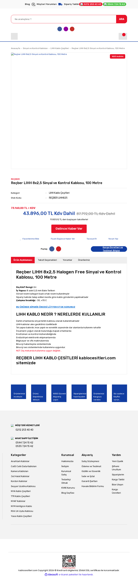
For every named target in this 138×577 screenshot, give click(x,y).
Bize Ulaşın (117, 484)
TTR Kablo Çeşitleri (20, 496)
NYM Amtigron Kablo (21, 506)
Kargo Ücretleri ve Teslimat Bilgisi (113, 249)
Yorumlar (67, 260)
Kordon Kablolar (19, 481)
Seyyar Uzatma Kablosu (23, 486)
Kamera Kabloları (19, 471)
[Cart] (123, 36)
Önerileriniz (84, 260)
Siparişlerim (118, 474)
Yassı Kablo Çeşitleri (21, 516)
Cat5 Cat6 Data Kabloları (24, 466)
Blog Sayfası (67, 493)
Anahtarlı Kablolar (20, 461)
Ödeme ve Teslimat (91, 466)
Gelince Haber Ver (69, 228)
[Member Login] (14, 36)
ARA (121, 19)
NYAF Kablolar (18, 501)
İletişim (65, 466)
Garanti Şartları (89, 481)
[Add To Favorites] (29, 238)
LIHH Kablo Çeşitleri (59, 192)
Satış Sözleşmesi (90, 461)
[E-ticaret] (68, 574)
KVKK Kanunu (68, 487)
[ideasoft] (51, 574)
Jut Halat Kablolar (20, 476)
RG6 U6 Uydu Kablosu (22, 511)
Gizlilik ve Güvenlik (91, 471)
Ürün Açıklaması (22, 260)
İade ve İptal (88, 476)
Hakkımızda (67, 461)
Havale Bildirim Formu (93, 486)
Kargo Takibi (118, 479)
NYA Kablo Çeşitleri (21, 491)
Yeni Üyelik (117, 461)
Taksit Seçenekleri (47, 260)
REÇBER (15, 179)
